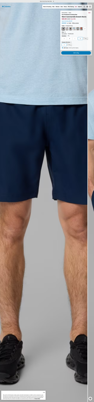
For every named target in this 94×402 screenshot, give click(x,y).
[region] (47, 202)
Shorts (70, 12)
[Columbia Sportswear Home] (6, 6)
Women (58, 6)
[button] (90, 398)
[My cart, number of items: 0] (90, 6)
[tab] (64, 36)
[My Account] (87, 6)
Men (53, 6)
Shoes (65, 6)
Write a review (75, 23)
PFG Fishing (71, 6)
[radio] (63, 28)
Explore (80, 6)
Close (44, 392)
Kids (62, 6)
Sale (76, 6)
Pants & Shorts (64, 12)
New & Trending (47, 6)
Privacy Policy (37, 398)
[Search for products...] (84, 6)
